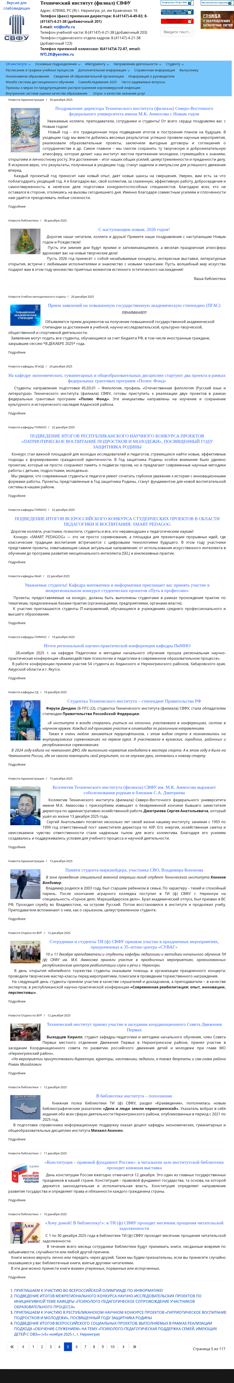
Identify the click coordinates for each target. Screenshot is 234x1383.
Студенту (173, 64)
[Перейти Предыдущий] (23, 1346)
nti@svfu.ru (64, 26)
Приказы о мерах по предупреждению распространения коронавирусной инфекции (73, 87)
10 (112, 1346)
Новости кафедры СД (23, 692)
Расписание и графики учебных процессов (40, 70)
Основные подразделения (56, 64)
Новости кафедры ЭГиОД (26, 366)
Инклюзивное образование (27, 76)
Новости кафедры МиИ (24, 576)
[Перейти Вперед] (123, 1346)
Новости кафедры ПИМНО (27, 427)
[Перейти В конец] (134, 1346)
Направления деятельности (136, 64)
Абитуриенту (95, 64)
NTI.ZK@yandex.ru (57, 54)
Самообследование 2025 (97, 82)
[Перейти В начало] (12, 1346)
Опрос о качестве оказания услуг (119, 93)
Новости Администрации (26, 100)
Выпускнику (189, 70)
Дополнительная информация (102, 70)
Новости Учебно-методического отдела (37, 297)
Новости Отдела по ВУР (25, 933)
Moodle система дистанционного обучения (40, 82)
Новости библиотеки (23, 220)
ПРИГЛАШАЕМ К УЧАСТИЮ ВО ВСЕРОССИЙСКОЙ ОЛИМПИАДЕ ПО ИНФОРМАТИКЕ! (88, 1290)
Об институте (16, 64)
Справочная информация (154, 70)
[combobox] (177, 32)
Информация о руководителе (151, 76)
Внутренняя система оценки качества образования (46, 93)
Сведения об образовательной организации (89, 76)
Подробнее (17, 206)
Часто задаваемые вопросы (143, 82)
